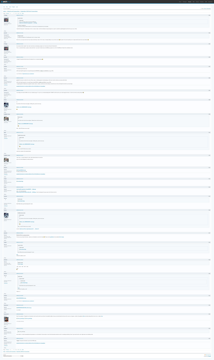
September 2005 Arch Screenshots (29, 11)
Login (17, 6)
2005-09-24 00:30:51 (19, 196)
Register (13, 6)
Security (201, 1)
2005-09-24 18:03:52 (19, 273)
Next (23, 13)
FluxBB (209, 356)
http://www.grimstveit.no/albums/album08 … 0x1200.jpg (26, 192)
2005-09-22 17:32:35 (19, 66)
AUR (206, 1)
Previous (7, 13)
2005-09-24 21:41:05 (19, 305)
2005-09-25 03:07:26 (19, 338)
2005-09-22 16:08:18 (19, 57)
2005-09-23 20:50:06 (19, 114)
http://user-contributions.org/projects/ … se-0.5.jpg (28, 22)
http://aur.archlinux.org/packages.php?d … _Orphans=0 (29, 228)
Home (180, 1)
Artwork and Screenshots (13, 11)
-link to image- (20, 264)
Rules (7, 6)
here (17, 254)
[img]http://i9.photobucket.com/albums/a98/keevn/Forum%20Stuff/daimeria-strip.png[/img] (30, 86)
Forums (189, 1)
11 (20, 13)
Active (205, 8)
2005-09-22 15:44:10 (19, 43)
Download (210, 1)
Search (10, 6)
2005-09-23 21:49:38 (19, 167)
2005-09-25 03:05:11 (19, 328)
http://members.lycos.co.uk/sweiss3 (28, 73)
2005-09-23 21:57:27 (19, 178)
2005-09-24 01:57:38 (19, 210)
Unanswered (209, 8)
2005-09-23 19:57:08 (19, 99)
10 (18, 13)
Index (4, 6)
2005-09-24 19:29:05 (19, 295)
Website (6, 138)
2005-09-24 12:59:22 (19, 259)
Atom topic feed (208, 354)
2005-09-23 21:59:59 (19, 187)
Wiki (193, 1)
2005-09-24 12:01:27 (19, 242)
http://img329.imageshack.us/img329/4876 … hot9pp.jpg (26, 189)
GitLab (197, 1)
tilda (84, 316)
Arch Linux (6, 2)
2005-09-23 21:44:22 (19, 155)
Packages (185, 1)
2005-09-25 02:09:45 (19, 314)
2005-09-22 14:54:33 (19, 15)
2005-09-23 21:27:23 (19, 132)
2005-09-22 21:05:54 (19, 90)
